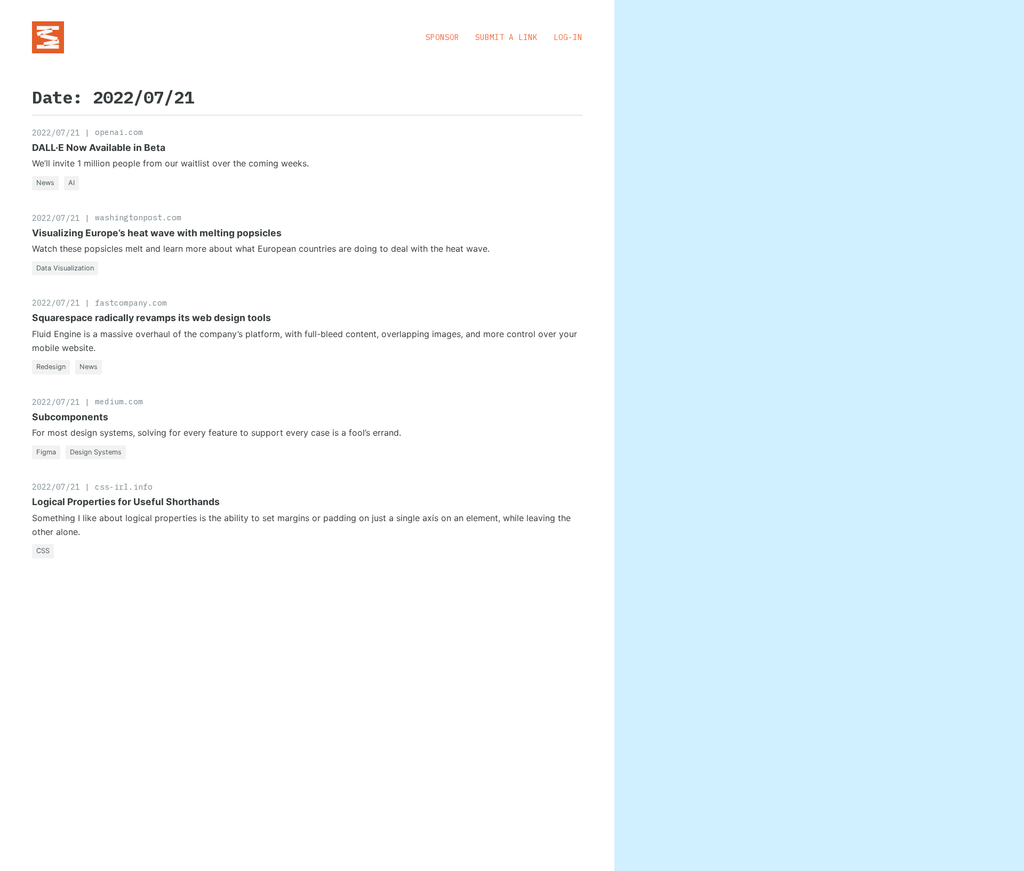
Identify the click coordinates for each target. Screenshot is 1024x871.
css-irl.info (124, 487)
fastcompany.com (131, 303)
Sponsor (442, 37)
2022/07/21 (56, 132)
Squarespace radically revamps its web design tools (151, 317)
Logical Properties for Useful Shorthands (126, 501)
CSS (43, 551)
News (45, 183)
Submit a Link (506, 37)
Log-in (568, 37)
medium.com (119, 401)
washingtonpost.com (138, 217)
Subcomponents (70, 416)
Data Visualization (65, 268)
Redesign (51, 367)
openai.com (119, 132)
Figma (46, 452)
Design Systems (96, 452)
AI (71, 183)
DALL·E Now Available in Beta (98, 147)
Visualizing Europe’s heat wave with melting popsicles (157, 232)
